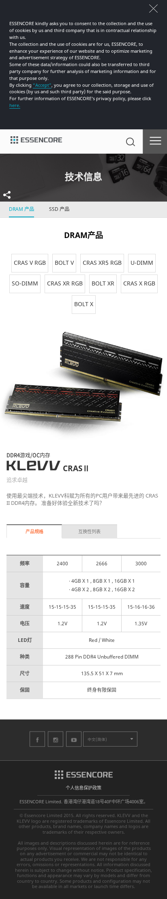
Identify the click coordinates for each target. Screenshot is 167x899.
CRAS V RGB (30, 262)
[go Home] (36, 141)
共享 (11, 194)
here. (14, 105)
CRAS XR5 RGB (102, 262)
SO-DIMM (25, 283)
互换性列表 (89, 531)
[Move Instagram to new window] (55, 739)
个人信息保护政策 (83, 788)
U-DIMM (142, 262)
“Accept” (42, 85)
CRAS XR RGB (65, 283)
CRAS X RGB (139, 283)
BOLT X (83, 304)
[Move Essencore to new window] (84, 774)
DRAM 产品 (21, 209)
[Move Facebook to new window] (37, 739)
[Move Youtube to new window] (73, 739)
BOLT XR (103, 283)
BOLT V (64, 262)
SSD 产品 (59, 209)
